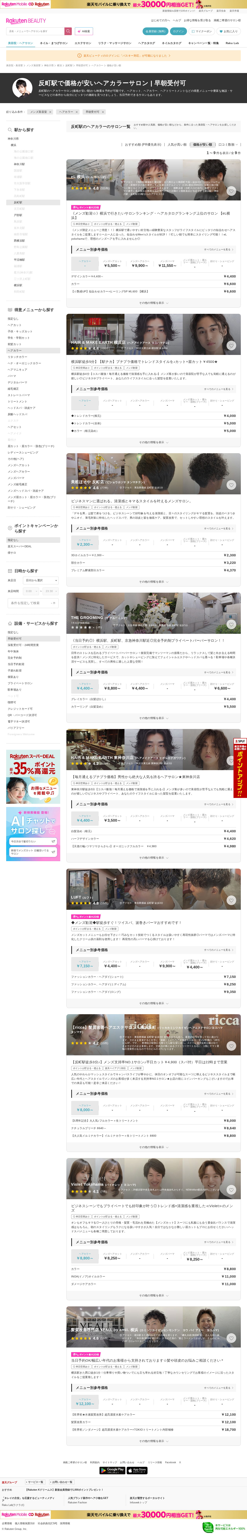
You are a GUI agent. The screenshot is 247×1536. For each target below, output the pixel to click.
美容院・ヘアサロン (20, 43)
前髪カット (15, 344)
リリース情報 (155, 1462)
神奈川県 (49, 65)
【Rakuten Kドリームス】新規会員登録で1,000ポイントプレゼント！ (64, 1489)
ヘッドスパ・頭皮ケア (22, 407)
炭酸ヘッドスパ (17, 414)
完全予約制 (15, 657)
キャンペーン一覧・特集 (203, 43)
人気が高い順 (177, 144)
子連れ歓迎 (15, 670)
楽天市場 (234, 10)
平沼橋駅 (19, 259)
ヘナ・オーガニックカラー (24, 363)
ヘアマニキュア (17, 369)
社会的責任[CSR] (47, 1523)
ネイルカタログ (171, 43)
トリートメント (17, 401)
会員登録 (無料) (155, 31)
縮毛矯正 (13, 388)
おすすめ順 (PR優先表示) (143, 144)
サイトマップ (110, 1462)
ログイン (178, 31)
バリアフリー (16, 727)
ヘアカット (15, 325)
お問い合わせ (127, 1462)
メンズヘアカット (19, 465)
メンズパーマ (16, 477)
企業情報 (7, 1523)
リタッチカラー (17, 356)
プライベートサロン (20, 683)
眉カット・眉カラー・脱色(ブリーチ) (31, 446)
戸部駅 (18, 215)
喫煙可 (12, 702)
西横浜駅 (19, 240)
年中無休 (13, 651)
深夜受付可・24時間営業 (23, 645)
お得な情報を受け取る (197, 20)
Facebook (170, 1462)
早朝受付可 (82, 65)
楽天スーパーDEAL (20, 546)
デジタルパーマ (17, 382)
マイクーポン (204, 31)
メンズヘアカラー (19, 471)
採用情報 (65, 1523)
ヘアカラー (97, 65)
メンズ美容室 (33, 65)
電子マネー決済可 (19, 721)
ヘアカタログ (146, 43)
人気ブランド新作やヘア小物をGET (88, 1498)
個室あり (13, 676)
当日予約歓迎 (16, 664)
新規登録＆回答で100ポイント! (178, 10)
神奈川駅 (19, 164)
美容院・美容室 (14, 65)
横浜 (59, 65)
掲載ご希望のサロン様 (227, 20)
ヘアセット (15, 427)
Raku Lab (232, 43)
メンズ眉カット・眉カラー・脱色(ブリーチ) (32, 499)
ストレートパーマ (19, 395)
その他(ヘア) (16, 458)
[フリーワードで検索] (68, 31)
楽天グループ (206, 10)
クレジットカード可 (20, 708)
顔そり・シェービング (22, 507)
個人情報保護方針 (25, 1523)
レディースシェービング (23, 452)
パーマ (12, 376)
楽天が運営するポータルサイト (147, 1498)
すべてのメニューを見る (217, 249)
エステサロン (83, 43)
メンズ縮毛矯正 (17, 484)
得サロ (12, 552)
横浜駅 (18, 285)
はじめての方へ (160, 20)
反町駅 (69, 65)
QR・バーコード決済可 (22, 715)
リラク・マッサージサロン (115, 43)
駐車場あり (15, 689)
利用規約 (95, 1462)
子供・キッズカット (20, 331)
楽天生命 (221, 10)
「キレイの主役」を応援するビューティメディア (28, 1499)
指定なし (13, 318)
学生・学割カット (19, 337)
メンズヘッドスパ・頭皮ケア (26, 490)
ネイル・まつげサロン (54, 43)
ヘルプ (177, 20)
